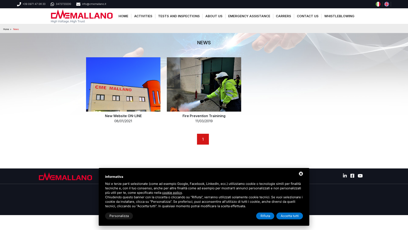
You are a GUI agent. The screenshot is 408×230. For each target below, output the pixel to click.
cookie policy (172, 193)
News (16, 29)
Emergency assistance (249, 16)
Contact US (308, 16)
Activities (143, 16)
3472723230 (63, 4)
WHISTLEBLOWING (339, 16)
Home (123, 16)
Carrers (283, 16)
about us (213, 16)
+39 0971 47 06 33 (34, 4)
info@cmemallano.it (94, 4)
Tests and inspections (179, 16)
